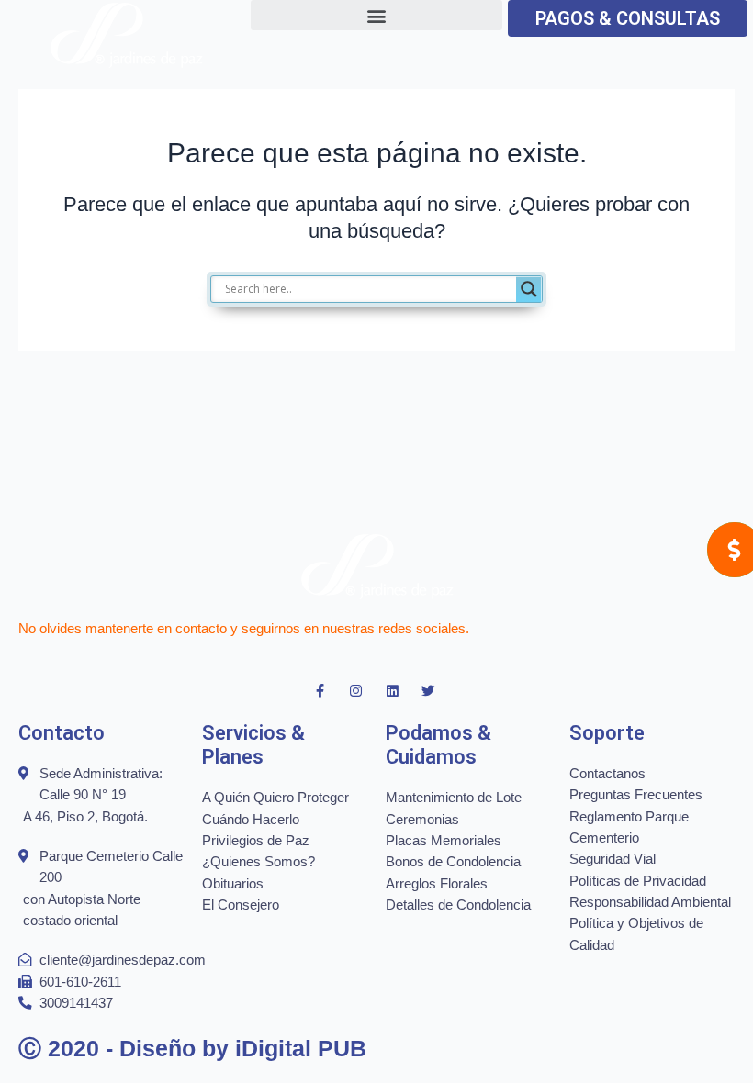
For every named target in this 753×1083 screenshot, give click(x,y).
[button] (376, 15)
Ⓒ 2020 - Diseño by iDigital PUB (192, 1048)
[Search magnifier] (529, 289)
